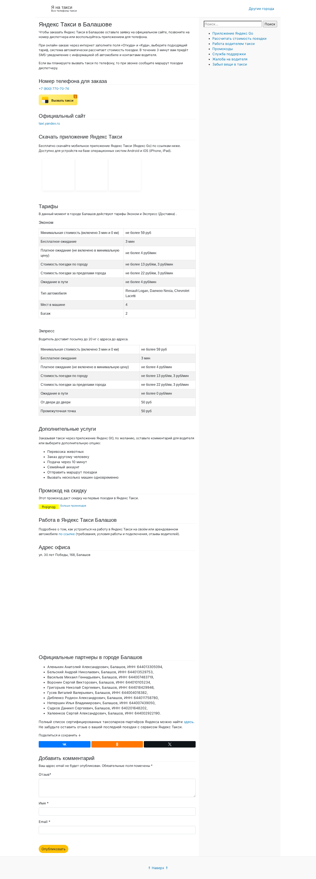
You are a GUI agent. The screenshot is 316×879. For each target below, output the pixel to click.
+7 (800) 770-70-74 (54, 89)
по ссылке (67, 534)
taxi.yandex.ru (49, 123)
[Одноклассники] (117, 744)
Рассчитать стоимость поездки (239, 38)
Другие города (261, 8)
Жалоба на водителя (229, 59)
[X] (170, 744)
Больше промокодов (73, 505)
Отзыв (44, 774)
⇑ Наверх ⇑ (158, 868)
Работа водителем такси (233, 43)
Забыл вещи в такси (229, 64)
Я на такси (61, 7)
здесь (188, 722)
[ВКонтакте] (65, 744)
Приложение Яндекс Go (232, 33)
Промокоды (222, 49)
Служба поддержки (229, 54)
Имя (42, 803)
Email (43, 821)
